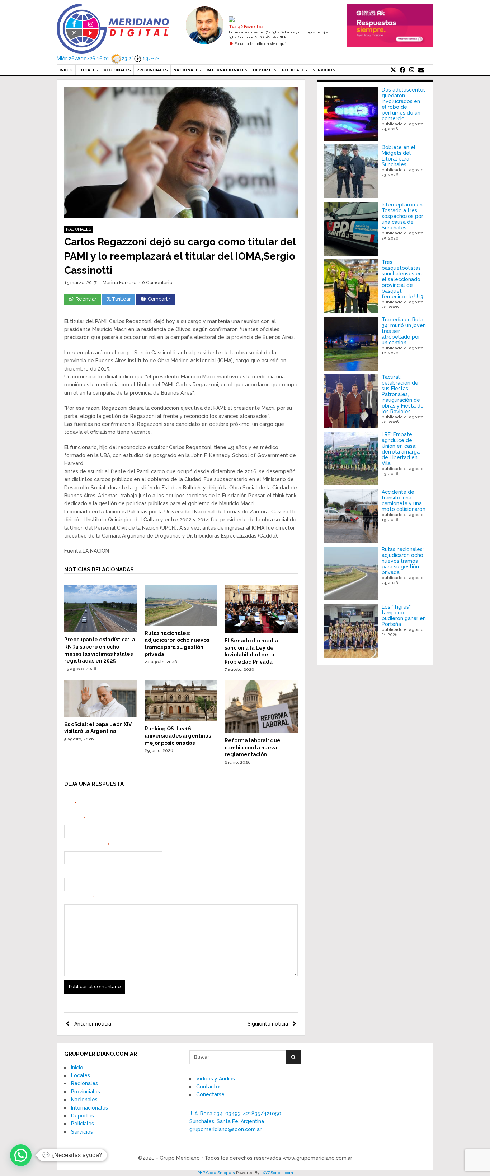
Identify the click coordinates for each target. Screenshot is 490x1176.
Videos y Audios (215, 1079)
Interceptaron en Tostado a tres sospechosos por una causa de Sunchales (402, 216)
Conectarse (210, 1094)
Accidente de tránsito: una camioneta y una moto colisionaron (403, 500)
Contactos (209, 1086)
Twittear (121, 299)
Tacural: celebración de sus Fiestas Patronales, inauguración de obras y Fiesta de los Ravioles (403, 394)
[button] (21, 1155)
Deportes (265, 70)
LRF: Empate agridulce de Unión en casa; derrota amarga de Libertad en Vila (401, 449)
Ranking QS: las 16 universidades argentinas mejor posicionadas (178, 735)
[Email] (421, 70)
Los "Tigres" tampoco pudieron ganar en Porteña (404, 615)
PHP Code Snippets (216, 1173)
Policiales (294, 70)
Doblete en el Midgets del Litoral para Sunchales (398, 155)
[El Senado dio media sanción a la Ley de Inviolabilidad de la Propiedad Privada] (261, 632)
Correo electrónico (86, 846)
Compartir (159, 299)
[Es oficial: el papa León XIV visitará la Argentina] (100, 715)
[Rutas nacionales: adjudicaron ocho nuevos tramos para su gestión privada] (181, 624)
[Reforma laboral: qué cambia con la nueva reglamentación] (261, 731)
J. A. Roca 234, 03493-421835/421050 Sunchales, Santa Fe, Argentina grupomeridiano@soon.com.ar (235, 1122)
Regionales (117, 70)
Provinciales (152, 70)
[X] (393, 70)
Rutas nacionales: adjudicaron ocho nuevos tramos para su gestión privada (403, 561)
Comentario (79, 898)
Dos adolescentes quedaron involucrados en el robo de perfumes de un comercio (404, 104)
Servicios (323, 70)
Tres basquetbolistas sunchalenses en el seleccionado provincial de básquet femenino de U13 (402, 279)
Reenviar (86, 299)
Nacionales (187, 70)
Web (69, 872)
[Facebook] (402, 70)
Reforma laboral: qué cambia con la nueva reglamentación (253, 747)
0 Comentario (157, 282)
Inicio (66, 70)
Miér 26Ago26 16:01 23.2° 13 (108, 58)
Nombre (74, 819)
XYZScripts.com (278, 1173)
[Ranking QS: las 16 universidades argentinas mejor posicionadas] (181, 719)
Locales (88, 70)
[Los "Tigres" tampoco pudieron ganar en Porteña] (351, 631)
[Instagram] (411, 70)
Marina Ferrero (119, 282)
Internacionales (227, 70)
